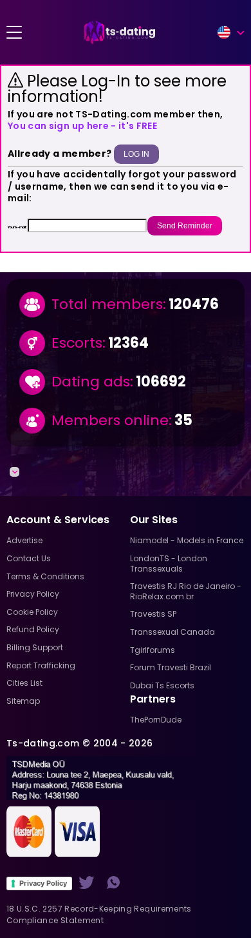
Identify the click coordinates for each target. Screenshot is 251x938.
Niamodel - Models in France (186, 540)
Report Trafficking (40, 665)
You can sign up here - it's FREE (82, 125)
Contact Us (28, 558)
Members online (110, 421)
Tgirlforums (152, 649)
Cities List (24, 682)
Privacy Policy (43, 883)
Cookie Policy (32, 611)
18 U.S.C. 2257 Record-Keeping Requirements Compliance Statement (99, 914)
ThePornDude (155, 719)
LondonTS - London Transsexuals (168, 563)
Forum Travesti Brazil (170, 667)
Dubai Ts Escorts (162, 685)
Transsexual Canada (172, 631)
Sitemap (23, 700)
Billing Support (34, 647)
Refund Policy (32, 629)
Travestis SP (153, 613)
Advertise (24, 540)
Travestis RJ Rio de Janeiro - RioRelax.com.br (185, 591)
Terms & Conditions (45, 576)
